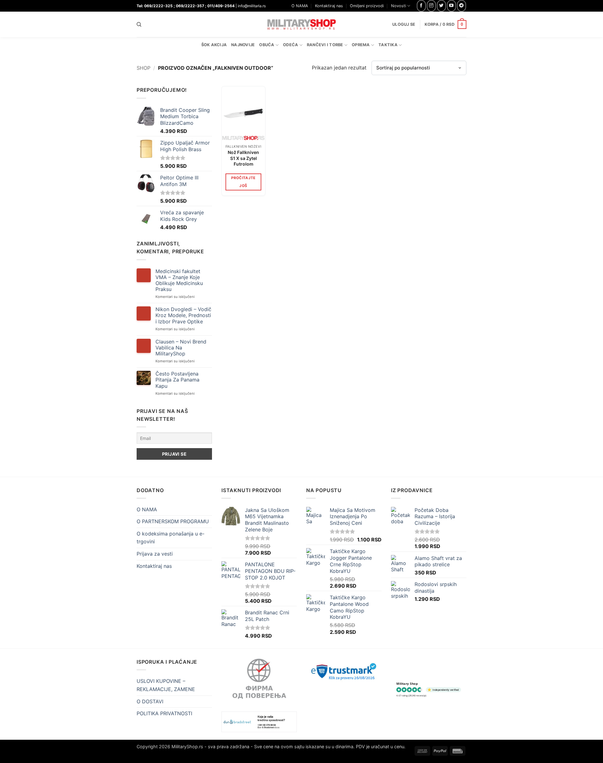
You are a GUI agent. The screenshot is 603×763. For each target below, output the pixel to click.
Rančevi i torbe (325, 44)
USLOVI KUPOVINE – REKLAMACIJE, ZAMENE (166, 685)
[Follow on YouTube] (451, 6)
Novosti (398, 5)
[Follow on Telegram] (461, 6)
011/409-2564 (221, 5)
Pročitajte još (243, 182)
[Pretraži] (139, 24)
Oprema (361, 44)
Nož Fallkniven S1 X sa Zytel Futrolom (243, 158)
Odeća (290, 44)
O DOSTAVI (150, 701)
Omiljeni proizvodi (367, 5)
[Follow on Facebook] (421, 6)
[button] (445, 24)
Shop (143, 68)
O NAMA (299, 5)
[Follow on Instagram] (431, 6)
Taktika (388, 44)
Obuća (266, 44)
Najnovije (243, 44)
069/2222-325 (158, 5)
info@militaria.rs (252, 5)
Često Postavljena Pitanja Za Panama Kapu (177, 380)
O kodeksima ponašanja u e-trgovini (170, 537)
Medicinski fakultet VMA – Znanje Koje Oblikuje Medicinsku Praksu (179, 280)
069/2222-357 (190, 5)
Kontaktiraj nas (329, 5)
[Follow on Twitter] (441, 6)
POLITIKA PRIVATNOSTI (164, 713)
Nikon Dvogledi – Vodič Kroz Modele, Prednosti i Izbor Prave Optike (183, 315)
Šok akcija (214, 44)
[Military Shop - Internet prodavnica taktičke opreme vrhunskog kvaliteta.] (301, 24)
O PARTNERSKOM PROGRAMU (173, 521)
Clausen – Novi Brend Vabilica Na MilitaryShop (180, 348)
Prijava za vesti (155, 554)
